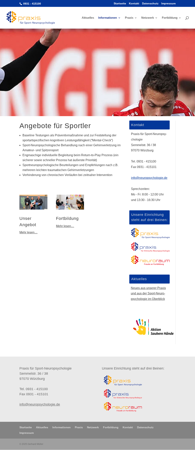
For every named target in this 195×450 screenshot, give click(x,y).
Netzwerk (147, 17)
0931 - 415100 (31, 3)
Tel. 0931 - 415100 (143, 161)
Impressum (168, 3)
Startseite (120, 3)
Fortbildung (169, 17)
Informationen (107, 17)
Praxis (129, 17)
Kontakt (134, 3)
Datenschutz (150, 3)
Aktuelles (88, 17)
